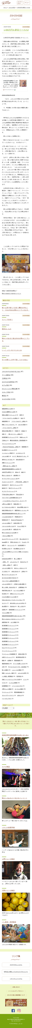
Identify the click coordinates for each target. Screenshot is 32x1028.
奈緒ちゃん (23, 437)
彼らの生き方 (23, 539)
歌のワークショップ (14, 488)
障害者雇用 (17, 660)
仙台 (22, 418)
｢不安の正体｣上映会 (7, 494)
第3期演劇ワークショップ (9, 638)
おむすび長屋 (21, 424)
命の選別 (4, 606)
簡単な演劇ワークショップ (9, 415)
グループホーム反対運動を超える (11, 497)
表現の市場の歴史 (7, 431)
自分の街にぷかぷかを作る (17, 603)
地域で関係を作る (7, 510)
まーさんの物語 (19, 689)
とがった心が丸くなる (8, 526)
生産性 (4, 609)
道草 (14, 565)
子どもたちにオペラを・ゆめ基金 (17, 667)
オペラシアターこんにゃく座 (9, 478)
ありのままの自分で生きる (9, 577)
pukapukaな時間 (6, 558)
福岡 (3, 545)
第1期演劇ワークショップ (9, 644)
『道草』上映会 (6, 565)
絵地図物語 (5, 686)
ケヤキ (4, 682)
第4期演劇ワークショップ (9, 635)
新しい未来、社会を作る (8, 587)
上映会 (23, 571)
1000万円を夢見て (11, 290)
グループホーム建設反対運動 (9, 581)
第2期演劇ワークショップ (9, 641)
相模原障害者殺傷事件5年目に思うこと (12, 513)
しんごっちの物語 (16, 670)
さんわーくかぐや (7, 481)
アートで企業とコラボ (19, 663)
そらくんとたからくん (8, 443)
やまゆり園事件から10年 (8, 412)
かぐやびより (19, 453)
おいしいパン (11, 545)
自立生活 (4, 485)
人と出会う (5, 571)
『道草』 (4, 562)
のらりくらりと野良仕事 (9, 388)
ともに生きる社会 (7, 516)
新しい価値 (17, 558)
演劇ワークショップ (7, 462)
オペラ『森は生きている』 (19, 456)
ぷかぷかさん (13, 562)
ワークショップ (6, 692)
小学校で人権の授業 (19, 584)
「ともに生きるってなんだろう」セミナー (13, 501)
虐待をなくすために (7, 459)
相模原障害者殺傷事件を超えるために (12, 616)
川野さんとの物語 (7, 689)
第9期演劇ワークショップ (9, 437)
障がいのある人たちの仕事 (9, 532)
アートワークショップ (8, 651)
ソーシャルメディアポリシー (16, 991)
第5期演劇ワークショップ (9, 631)
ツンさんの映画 (13, 682)
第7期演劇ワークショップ (9, 625)
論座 (22, 472)
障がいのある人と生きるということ (11, 293)
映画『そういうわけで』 (8, 424)
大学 (3, 667)
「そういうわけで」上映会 (18, 421)
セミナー (4, 603)
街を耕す (4, 593)
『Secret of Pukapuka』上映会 (10, 446)
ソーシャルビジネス (17, 686)
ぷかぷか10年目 (6, 584)
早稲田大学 (18, 516)
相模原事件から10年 (7, 408)
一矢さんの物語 (6, 535)
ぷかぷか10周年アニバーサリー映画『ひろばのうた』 (15, 552)
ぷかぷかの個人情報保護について (16, 995)
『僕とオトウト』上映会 (14, 434)
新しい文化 (21, 606)
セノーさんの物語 (18, 590)
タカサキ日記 (26, 26)
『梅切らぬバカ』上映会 (8, 466)
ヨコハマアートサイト (8, 695)
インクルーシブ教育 (7, 453)
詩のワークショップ (15, 485)
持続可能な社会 (6, 590)
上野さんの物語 (6, 504)
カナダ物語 (14, 622)
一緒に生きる (14, 571)
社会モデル (23, 562)
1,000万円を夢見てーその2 (23, 7)
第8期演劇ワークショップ (16, 609)
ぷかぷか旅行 (5, 456)
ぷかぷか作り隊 (6, 529)
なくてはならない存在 (8, 507)
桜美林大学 (5, 520)
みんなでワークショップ (8, 539)
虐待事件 (15, 475)
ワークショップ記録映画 (8, 654)
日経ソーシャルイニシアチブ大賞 (11, 679)
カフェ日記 (5, 385)
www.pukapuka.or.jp (8, 95)
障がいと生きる (6, 475)
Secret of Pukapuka (16, 520)
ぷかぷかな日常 (22, 673)
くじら (25, 679)
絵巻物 (9, 660)
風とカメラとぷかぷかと (8, 574)
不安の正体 (19, 494)
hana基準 (4, 542)
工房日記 (5, 378)
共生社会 (12, 606)
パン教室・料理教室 (7, 676)
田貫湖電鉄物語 (18, 692)
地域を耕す (16, 504)
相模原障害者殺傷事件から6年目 (10, 469)
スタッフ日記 (6, 392)
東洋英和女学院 (20, 657)
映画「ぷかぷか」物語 (8, 673)
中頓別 (16, 431)
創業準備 (4, 622)
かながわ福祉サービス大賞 (9, 597)
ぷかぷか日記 (12, 7)
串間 (20, 415)
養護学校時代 (5, 663)
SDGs (3, 290)
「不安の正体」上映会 (21, 481)
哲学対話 (19, 676)
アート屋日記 (6, 375)
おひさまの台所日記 (8, 382)
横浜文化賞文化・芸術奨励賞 (17, 440)
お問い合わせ (16, 987)
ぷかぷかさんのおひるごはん (11, 371)
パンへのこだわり (7, 698)
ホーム (5, 7)
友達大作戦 (16, 523)
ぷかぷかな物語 (6, 568)
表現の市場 (21, 654)
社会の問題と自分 (22, 507)
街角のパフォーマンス (16, 593)
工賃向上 (4, 440)
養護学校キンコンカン (21, 510)
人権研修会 (21, 587)
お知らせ (19, 695)
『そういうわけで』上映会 (9, 427)
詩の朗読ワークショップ (8, 450)
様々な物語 (5, 670)
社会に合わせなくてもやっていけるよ (12, 600)
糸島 (3, 434)
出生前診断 (21, 545)
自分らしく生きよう (19, 568)
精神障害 (24, 446)
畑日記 (4, 395)
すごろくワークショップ (8, 491)
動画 (3, 660)
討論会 (23, 431)
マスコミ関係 (5, 612)
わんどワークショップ (8, 647)
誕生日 (4, 488)
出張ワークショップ (7, 657)
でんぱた (24, 542)
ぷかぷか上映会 (6, 523)
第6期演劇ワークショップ (9, 628)
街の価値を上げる (18, 548)
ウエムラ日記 (20, 526)
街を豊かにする (6, 548)
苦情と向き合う (14, 542)
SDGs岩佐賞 (19, 459)
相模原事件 (5, 421)
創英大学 (15, 529)
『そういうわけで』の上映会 (9, 418)
